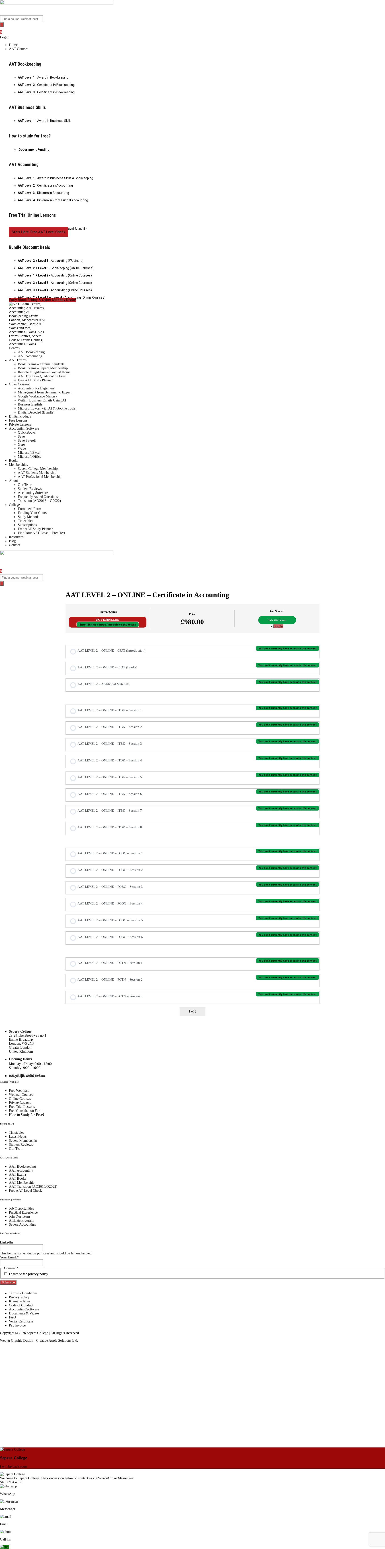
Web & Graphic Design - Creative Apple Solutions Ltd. (39, 1340)
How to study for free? (30, 136)
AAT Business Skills (27, 107)
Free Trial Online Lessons (32, 215)
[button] (197, 49)
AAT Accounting (24, 164)
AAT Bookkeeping (25, 64)
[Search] (2, 24)
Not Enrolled (107, 619)
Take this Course (277, 620)
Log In (278, 626)
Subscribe (8, 1282)
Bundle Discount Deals (29, 247)
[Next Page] (201, 1011)
